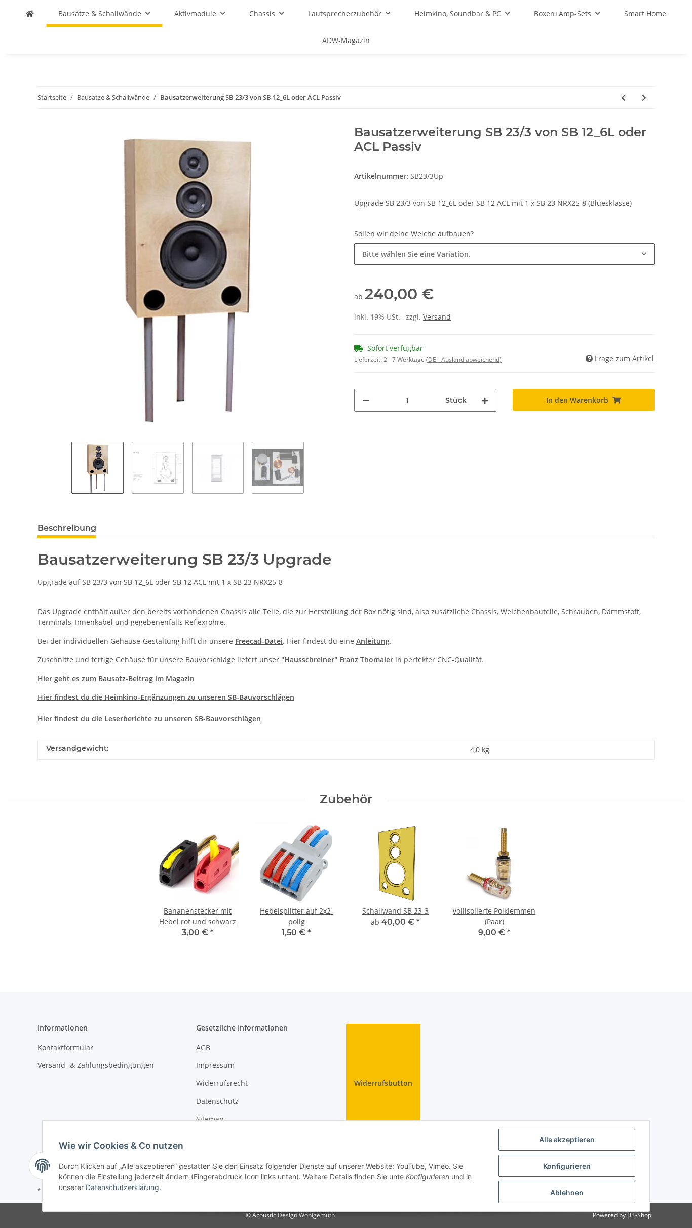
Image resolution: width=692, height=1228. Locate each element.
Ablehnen (567, 1192)
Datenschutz (217, 1101)
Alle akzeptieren (567, 1139)
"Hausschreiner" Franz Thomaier (337, 659)
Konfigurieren (567, 1166)
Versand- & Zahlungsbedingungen (95, 1065)
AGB (203, 1047)
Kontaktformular (65, 1047)
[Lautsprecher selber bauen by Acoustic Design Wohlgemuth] (30, 13)
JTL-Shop (639, 1215)
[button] (504, 254)
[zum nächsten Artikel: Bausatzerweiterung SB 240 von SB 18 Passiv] (644, 97)
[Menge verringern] (366, 400)
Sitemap (210, 1119)
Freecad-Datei (259, 641)
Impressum (215, 1065)
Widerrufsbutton (383, 1083)
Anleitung (373, 641)
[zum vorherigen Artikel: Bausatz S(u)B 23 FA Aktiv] (623, 97)
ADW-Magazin (346, 40)
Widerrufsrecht (222, 1083)
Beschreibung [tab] (66, 528)
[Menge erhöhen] (485, 400)
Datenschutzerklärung (122, 1187)
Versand (437, 317)
